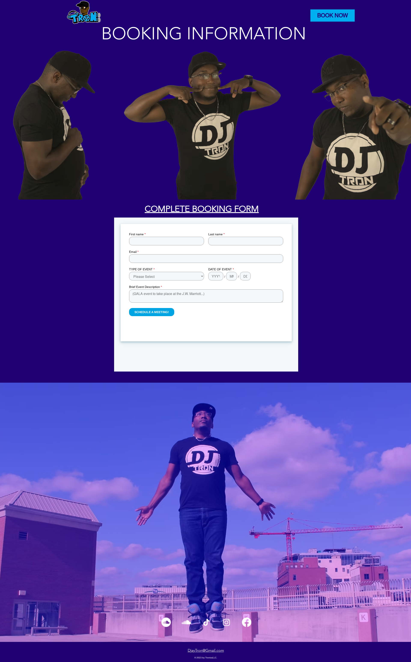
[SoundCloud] (186, 622)
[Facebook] (246, 622)
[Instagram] (226, 622)
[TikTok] (206, 622)
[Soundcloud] (166, 622)
